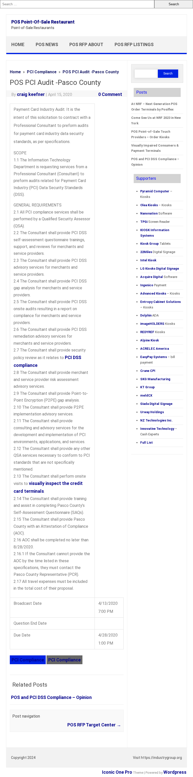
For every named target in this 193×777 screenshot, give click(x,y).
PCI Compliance (28, 659)
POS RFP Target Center (94, 724)
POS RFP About (86, 44)
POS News (47, 44)
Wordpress (174, 772)
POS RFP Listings (134, 44)
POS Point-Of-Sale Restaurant (43, 21)
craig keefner (31, 94)
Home (17, 44)
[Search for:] (77, 4)
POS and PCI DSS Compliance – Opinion (51, 697)
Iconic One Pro (117, 772)
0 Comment (110, 94)
